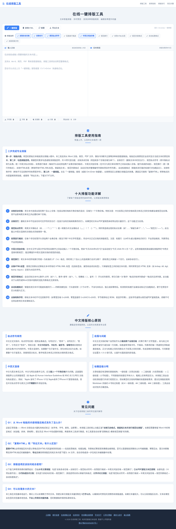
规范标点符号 (54, 35)
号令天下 (98, 515)
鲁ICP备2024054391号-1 (88, 523)
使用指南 (152, 3)
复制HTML (29, 28)
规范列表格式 (137, 36)
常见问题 (170, 3)
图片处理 (56, 515)
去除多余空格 (25, 35)
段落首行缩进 (71, 36)
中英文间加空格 (88, 35)
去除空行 (39, 35)
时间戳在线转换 (87, 515)
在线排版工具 (13, 3)
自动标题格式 (154, 36)
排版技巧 (161, 3)
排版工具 (143, 3)
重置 (43, 28)
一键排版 (13, 28)
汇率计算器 (107, 515)
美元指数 (127, 515)
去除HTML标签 (119, 36)
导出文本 (55, 28)
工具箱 (48, 515)
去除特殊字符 (14, 41)
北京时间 (76, 515)
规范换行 (104, 36)
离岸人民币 (118, 515)
